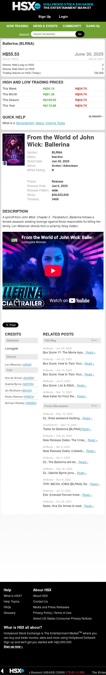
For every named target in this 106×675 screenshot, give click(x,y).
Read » (91, 352)
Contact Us (40, 601)
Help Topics (11, 601)
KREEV (28, 396)
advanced (24, 34)
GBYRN (28, 384)
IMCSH (26, 390)
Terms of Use (62, 612)
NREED (31, 403)
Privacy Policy (42, 612)
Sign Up (44, 16)
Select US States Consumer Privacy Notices (62, 618)
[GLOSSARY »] (26, 117)
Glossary (10, 612)
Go (80, 34)
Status (39, 123)
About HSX (40, 595)
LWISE (27, 364)
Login (63, 16)
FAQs (7, 607)
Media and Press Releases (51, 607)
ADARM (28, 378)
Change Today (55, 123)
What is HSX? (13, 595)
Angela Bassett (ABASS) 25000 (44, 672)
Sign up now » (13, 646)
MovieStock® (25, 123)
